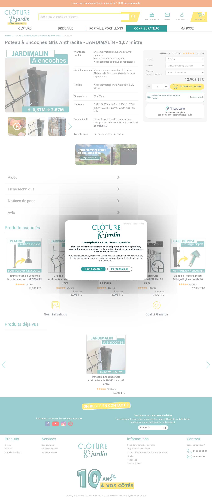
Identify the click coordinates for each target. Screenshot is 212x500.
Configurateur (146, 28)
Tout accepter (93, 268)
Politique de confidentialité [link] (106, 274)
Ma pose (187, 28)
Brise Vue (65, 28)
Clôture (25, 28)
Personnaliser (119, 268)
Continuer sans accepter (133, 224)
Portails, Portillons (106, 28)
